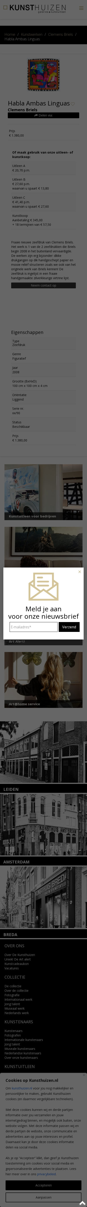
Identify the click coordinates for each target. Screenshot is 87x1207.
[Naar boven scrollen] (83, 1203)
